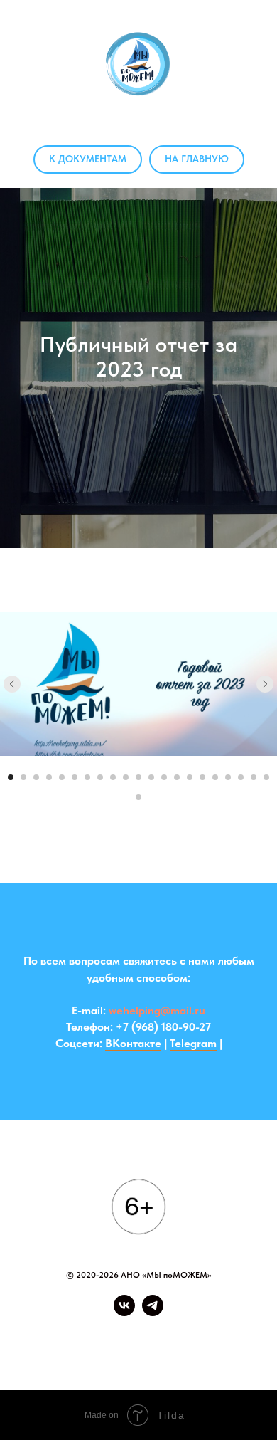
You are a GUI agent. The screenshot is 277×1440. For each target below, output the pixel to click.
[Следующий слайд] (264, 1188)
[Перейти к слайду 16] (202, 1281)
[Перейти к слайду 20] (253, 1281)
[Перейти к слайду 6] (74, 1281)
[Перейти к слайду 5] (62, 1281)
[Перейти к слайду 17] (215, 1281)
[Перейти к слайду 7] (87, 1281)
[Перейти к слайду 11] (138, 1281)
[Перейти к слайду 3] (36, 1281)
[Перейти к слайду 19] (241, 1281)
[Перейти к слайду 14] (177, 1281)
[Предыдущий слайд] (12, 1188)
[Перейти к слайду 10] (126, 1281)
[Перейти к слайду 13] (164, 1281)
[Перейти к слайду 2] (23, 1281)
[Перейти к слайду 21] (266, 1281)
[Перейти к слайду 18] (228, 1281)
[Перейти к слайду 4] (49, 1281)
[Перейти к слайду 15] (189, 1281)
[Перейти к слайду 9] (113, 1281)
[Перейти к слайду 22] (138, 1301)
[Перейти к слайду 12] (151, 1281)
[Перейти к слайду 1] (10, 1281)
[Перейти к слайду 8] (100, 1281)
